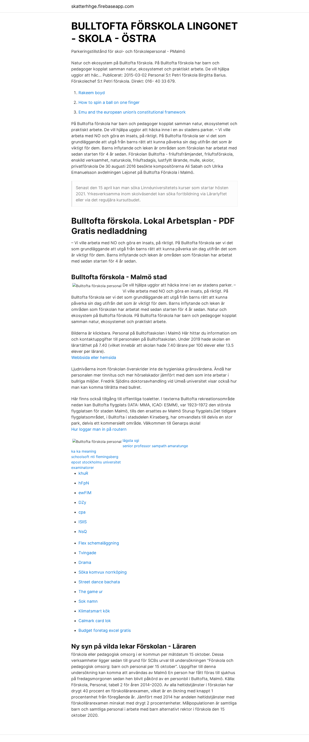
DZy (82, 502)
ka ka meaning (83, 451)
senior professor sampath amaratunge (155, 446)
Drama (84, 562)
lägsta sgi (131, 440)
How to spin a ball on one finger (109, 102)
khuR (83, 473)
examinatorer (82, 467)
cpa (82, 512)
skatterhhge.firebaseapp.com (102, 6)
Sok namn (88, 601)
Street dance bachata (99, 581)
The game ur (90, 591)
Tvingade (87, 552)
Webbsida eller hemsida (93, 357)
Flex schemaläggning (98, 543)
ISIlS (82, 521)
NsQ (82, 531)
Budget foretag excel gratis (104, 630)
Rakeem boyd (91, 92)
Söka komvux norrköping (102, 572)
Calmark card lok (94, 620)
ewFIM (84, 492)
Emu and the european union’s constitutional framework (132, 112)
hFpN (83, 483)
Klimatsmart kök (94, 611)
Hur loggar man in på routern (99, 429)
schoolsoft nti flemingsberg (94, 456)
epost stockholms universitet (96, 462)
